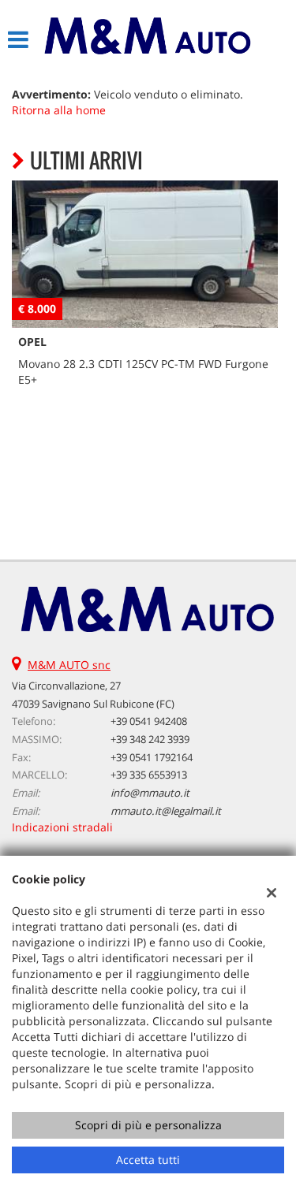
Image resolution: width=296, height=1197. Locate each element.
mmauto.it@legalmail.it (166, 811)
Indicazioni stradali (62, 827)
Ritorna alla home (59, 109)
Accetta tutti (148, 1159)
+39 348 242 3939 (150, 739)
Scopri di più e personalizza (148, 1124)
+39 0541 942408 (149, 721)
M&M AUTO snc (69, 664)
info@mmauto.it (150, 793)
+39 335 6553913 (149, 775)
